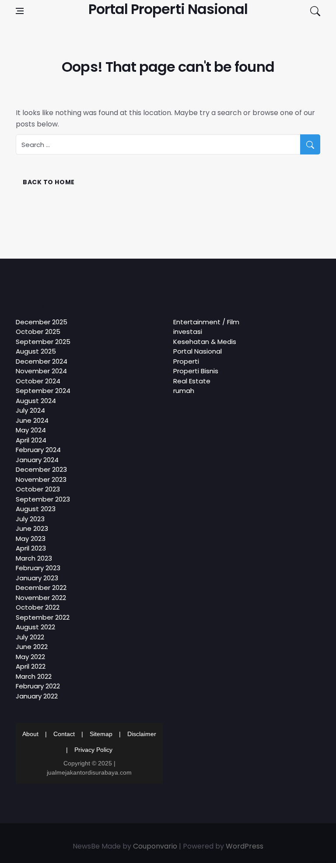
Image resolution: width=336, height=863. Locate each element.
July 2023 (30, 518)
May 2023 (31, 538)
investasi (187, 331)
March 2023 (34, 558)
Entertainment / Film (206, 321)
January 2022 (37, 696)
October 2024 (38, 381)
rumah (183, 390)
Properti (186, 361)
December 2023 (41, 469)
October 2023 (38, 489)
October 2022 (38, 607)
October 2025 (38, 331)
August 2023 (36, 508)
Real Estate (191, 381)
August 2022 (35, 626)
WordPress (244, 846)
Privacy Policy (93, 749)
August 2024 (36, 400)
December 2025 (41, 321)
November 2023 (41, 479)
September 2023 (43, 499)
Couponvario (155, 846)
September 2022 (43, 617)
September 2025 (43, 341)
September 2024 (43, 390)
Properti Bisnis (195, 370)
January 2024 (37, 459)
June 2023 (32, 528)
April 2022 (31, 666)
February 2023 (38, 567)
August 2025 (36, 351)
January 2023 (37, 577)
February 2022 (38, 686)
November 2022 (41, 597)
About (30, 733)
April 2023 (31, 548)
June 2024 (32, 420)
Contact (64, 733)
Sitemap (101, 733)
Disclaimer (141, 733)
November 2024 (41, 370)
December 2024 (41, 361)
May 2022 (30, 656)
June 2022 (32, 646)
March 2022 (34, 676)
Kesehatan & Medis (204, 341)
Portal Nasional (197, 351)
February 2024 (38, 449)
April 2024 (31, 440)
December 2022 (41, 587)
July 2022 (30, 637)
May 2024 (31, 430)
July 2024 (30, 410)
